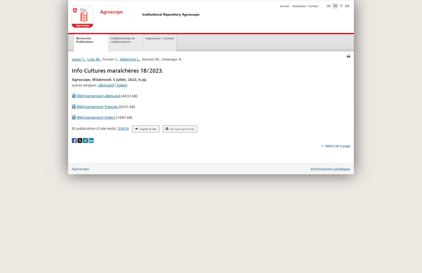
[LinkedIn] (91, 140)
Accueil (284, 6)
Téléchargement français (97, 106)
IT (341, 6)
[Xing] (86, 140)
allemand (106, 85)
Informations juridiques (330, 169)
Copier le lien (148, 129)
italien (122, 85)
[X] (80, 140)
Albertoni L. (130, 59)
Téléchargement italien (96, 117)
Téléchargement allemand (98, 96)
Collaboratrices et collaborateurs (123, 40)
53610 (123, 128)
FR (335, 6)
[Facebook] (74, 140)
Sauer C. (78, 59)
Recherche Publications (84, 40)
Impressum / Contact (305, 6)
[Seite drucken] (348, 56)
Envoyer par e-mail (182, 129)
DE (329, 6)
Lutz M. (93, 59)
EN (347, 6)
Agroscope (80, 169)
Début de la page (337, 146)
